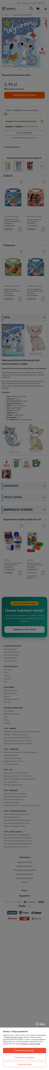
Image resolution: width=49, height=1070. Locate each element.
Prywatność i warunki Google (30, 1044)
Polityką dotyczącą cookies (13, 1037)
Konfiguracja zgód (24, 1064)
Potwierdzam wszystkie (24, 1051)
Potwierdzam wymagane (24, 1057)
